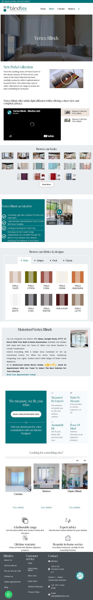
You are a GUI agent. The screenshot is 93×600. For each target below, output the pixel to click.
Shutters (33, 491)
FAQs (30, 563)
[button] (66, 79)
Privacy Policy (33, 592)
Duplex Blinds (61, 491)
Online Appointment (12, 581)
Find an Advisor (10, 565)
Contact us (8, 576)
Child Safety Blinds (33, 569)
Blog (6, 587)
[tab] (24, 260)
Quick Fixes (32, 581)
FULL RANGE (33, 507)
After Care (32, 575)
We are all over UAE (12, 571)
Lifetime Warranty (35, 586)
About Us (8, 560)
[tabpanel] (46, 292)
